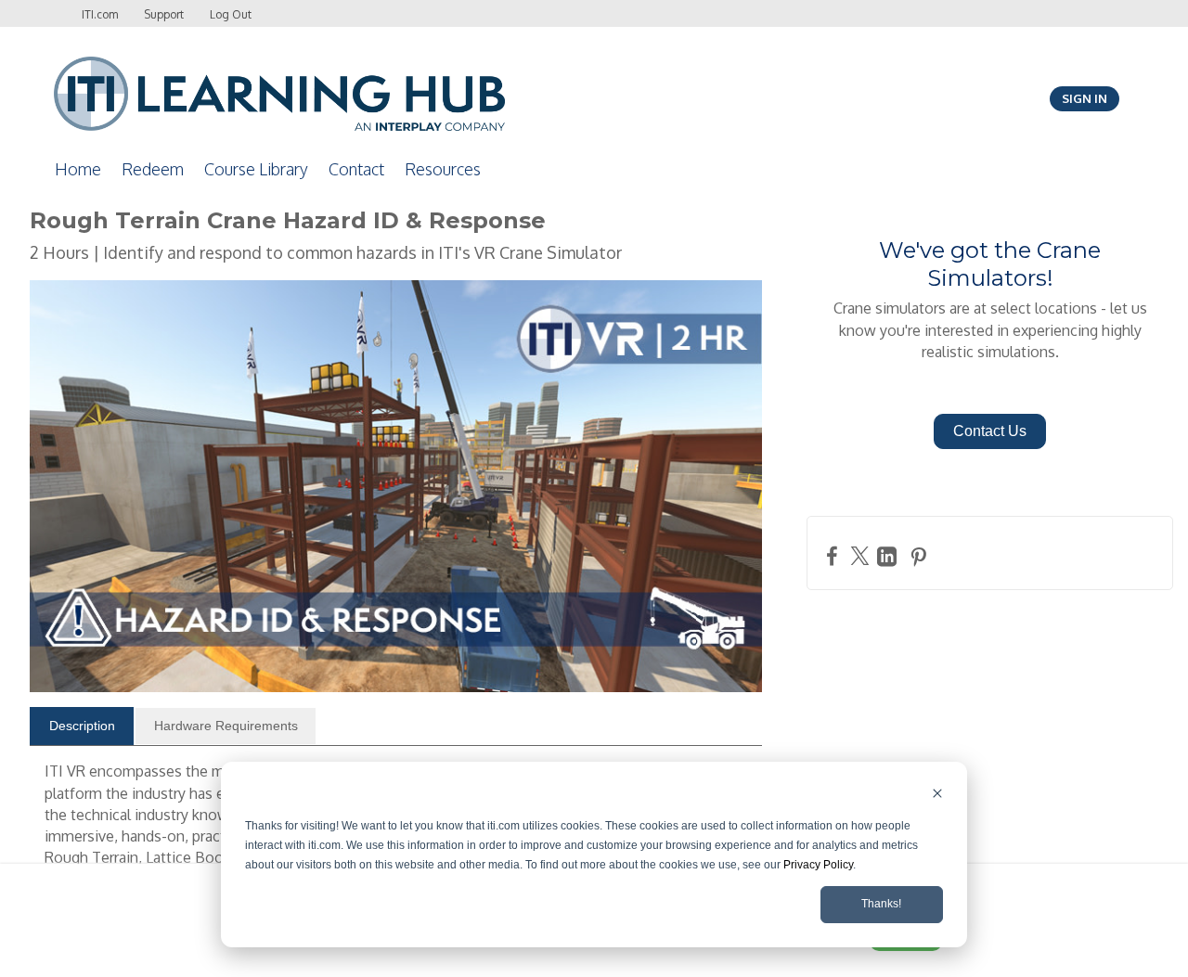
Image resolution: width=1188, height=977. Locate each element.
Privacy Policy (818, 864)
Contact (356, 169)
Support (164, 14)
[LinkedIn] (889, 556)
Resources (443, 169)
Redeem (153, 169)
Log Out (231, 14)
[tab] (82, 726)
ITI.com (100, 14)
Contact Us (990, 431)
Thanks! (881, 903)
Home (78, 169)
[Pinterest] (921, 556)
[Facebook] (834, 555)
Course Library (256, 169)
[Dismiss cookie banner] (937, 795)
